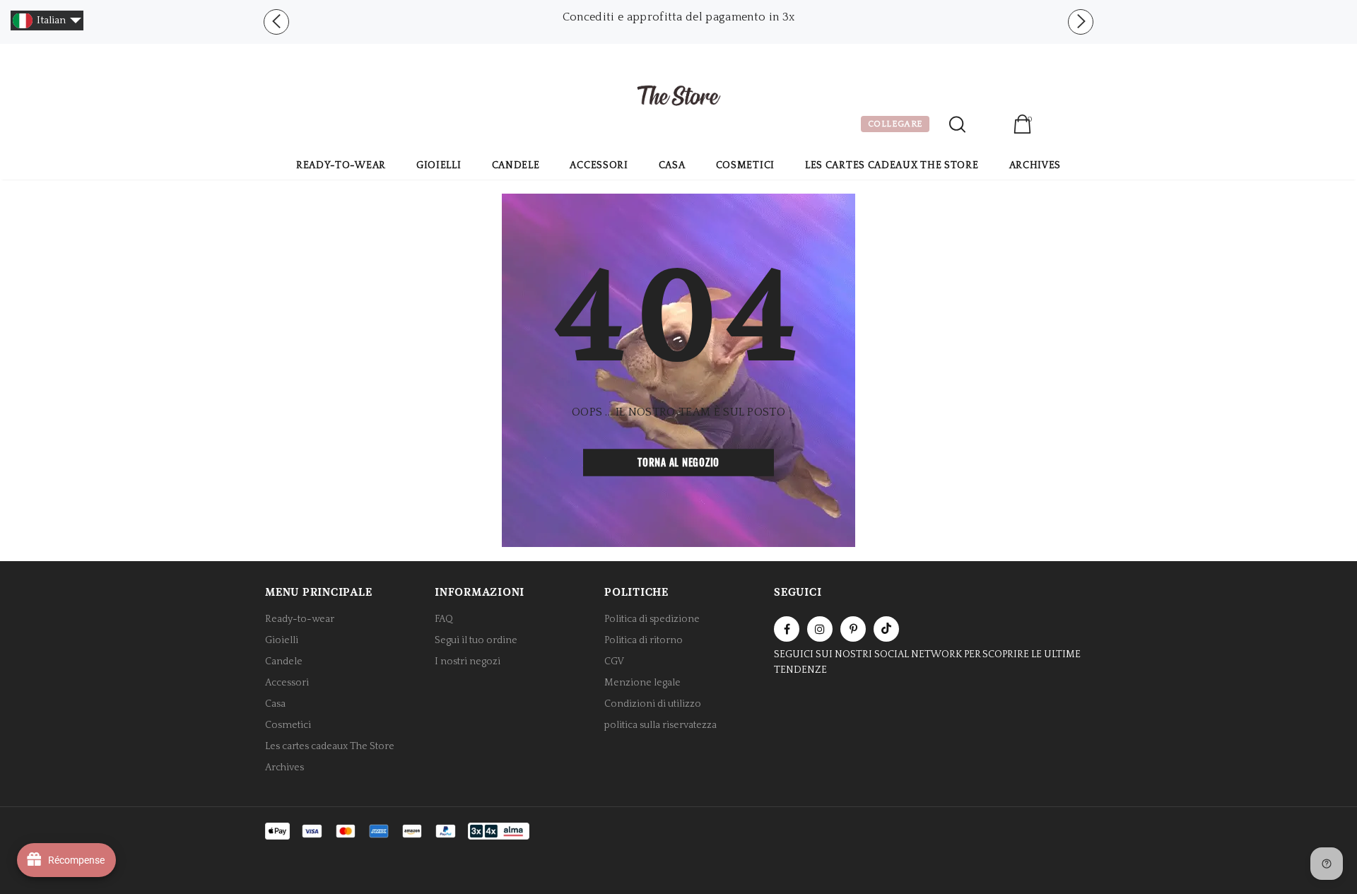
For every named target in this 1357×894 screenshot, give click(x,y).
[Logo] (678, 98)
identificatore (989, 126)
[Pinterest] (853, 629)
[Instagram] (820, 629)
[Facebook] (786, 629)
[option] (678, 17)
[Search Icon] (957, 124)
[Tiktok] (886, 629)
